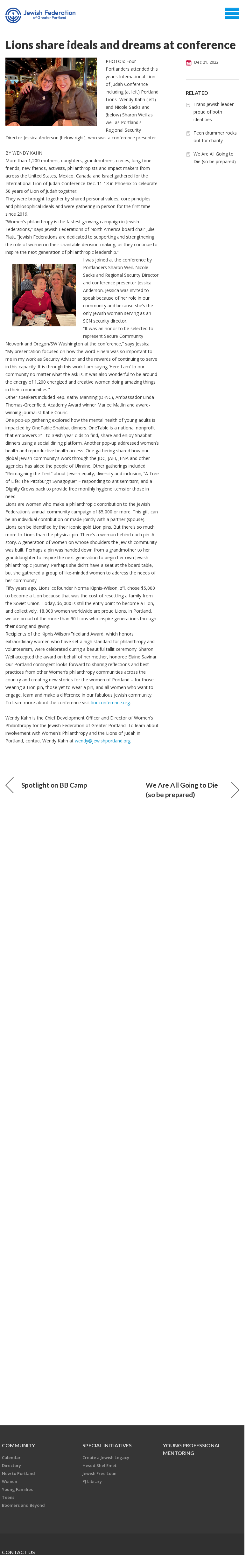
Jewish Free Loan (99, 1473)
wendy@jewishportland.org (102, 741)
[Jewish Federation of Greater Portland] (41, 16)
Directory (11, 1465)
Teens (8, 1497)
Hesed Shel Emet (99, 1465)
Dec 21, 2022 (205, 62)
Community (18, 1445)
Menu (232, 13)
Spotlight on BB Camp (54, 785)
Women (9, 1481)
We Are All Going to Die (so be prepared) (182, 789)
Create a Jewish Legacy (105, 1457)
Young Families (17, 1489)
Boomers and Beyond (23, 1505)
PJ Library (92, 1481)
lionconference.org (110, 702)
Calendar (11, 1457)
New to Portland (18, 1473)
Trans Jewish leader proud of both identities (213, 111)
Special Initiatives (107, 1445)
